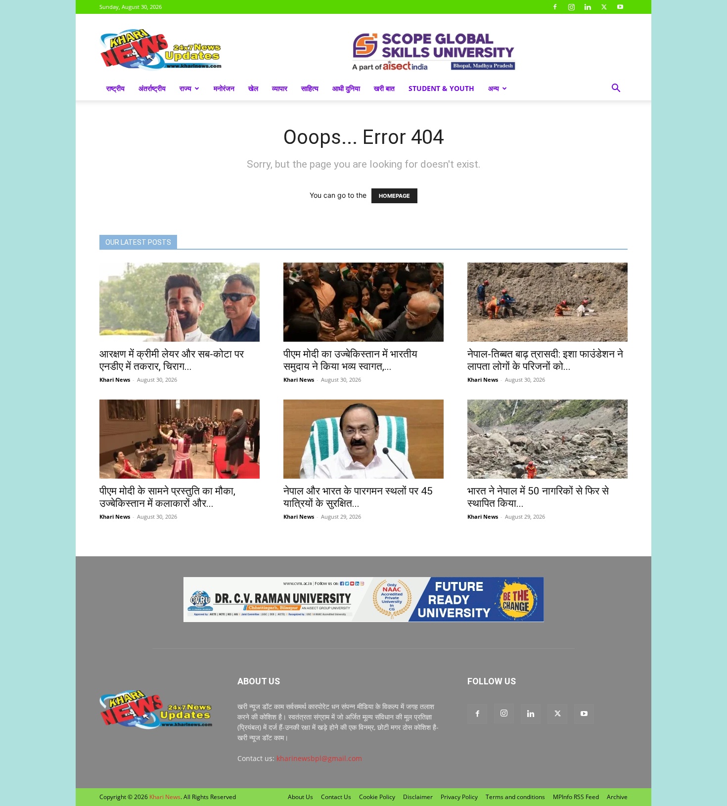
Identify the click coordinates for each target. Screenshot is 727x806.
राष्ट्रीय (115, 88)
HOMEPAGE (394, 195)
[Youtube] (620, 7)
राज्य (185, 88)
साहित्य (309, 88)
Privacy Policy (459, 797)
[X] (603, 7)
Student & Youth (441, 88)
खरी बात (384, 88)
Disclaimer (418, 797)
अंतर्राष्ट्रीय (152, 88)
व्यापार (279, 88)
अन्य (493, 88)
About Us (300, 797)
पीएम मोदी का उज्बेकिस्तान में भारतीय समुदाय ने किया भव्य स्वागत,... (350, 360)
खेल (253, 88)
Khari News (114, 379)
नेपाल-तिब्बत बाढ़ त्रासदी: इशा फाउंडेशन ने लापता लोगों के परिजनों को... (545, 360)
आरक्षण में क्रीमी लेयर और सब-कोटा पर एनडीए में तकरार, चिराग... (171, 360)
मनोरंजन (224, 88)
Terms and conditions (515, 797)
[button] (616, 89)
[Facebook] (554, 7)
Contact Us (336, 797)
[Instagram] (571, 7)
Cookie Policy (377, 797)
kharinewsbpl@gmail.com (319, 758)
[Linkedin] (587, 7)
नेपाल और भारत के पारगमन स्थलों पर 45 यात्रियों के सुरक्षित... (358, 497)
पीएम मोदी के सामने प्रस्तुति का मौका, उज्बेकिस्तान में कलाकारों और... (167, 497)
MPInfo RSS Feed (576, 797)
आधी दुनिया (346, 88)
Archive (617, 797)
